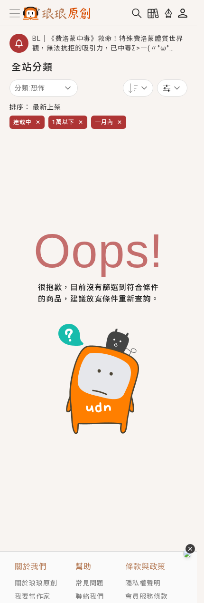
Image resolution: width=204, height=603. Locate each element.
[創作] (168, 13)
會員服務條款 (146, 596)
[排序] (138, 88)
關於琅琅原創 (36, 583)
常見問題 (89, 583)
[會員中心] (182, 13)
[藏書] (153, 13)
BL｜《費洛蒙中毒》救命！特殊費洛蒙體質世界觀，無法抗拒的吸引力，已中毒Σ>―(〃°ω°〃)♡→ (107, 44)
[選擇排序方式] (172, 88)
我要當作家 (32, 596)
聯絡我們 (89, 596)
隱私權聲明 (143, 583)
